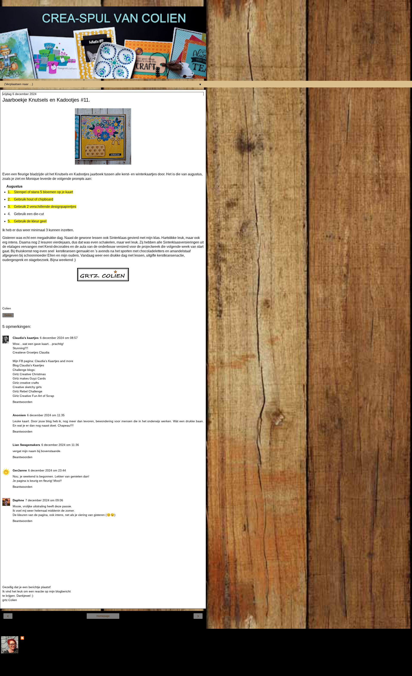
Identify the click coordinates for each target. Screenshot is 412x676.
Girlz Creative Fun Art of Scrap (33, 396)
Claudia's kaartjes (26, 338)
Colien (29, 638)
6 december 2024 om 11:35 (46, 415)
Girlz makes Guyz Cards (29, 378)
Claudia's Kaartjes (32, 365)
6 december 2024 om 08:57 (59, 338)
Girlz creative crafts (26, 382)
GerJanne (20, 470)
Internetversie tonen (103, 624)
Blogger (118, 671)
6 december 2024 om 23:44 (47, 470)
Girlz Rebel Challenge (27, 391)
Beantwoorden (22, 402)
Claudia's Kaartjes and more (54, 361)
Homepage (103, 616)
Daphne (18, 500)
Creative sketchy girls (27, 387)
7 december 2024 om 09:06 (44, 500)
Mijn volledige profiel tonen (19, 663)
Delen (8, 315)
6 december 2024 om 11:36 (60, 445)
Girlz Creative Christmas (30, 374)
